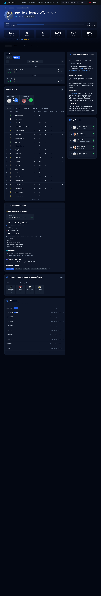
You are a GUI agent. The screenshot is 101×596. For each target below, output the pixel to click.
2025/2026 (18, 269)
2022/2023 (43, 269)
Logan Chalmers (13, 218)
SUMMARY (9, 108)
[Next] (62, 61)
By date (9, 57)
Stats (31, 46)
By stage (16, 57)
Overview (8, 46)
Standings (24, 46)
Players (37, 46)
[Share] (52, 12)
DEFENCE (26, 108)
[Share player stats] (62, 89)
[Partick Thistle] (11, 119)
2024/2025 (27, 269)
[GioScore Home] (9, 2)
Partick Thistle (22, 217)
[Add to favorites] (47, 12)
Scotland (81, 68)
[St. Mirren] (11, 192)
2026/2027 (10, 269)
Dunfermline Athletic (84, 141)
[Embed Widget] (56, 12)
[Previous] (7, 61)
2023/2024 (35, 269)
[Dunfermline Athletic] (11, 115)
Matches (16, 46)
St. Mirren (81, 148)
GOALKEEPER (44, 108)
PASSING (35, 108)
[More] (57, 2)
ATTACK (18, 108)
